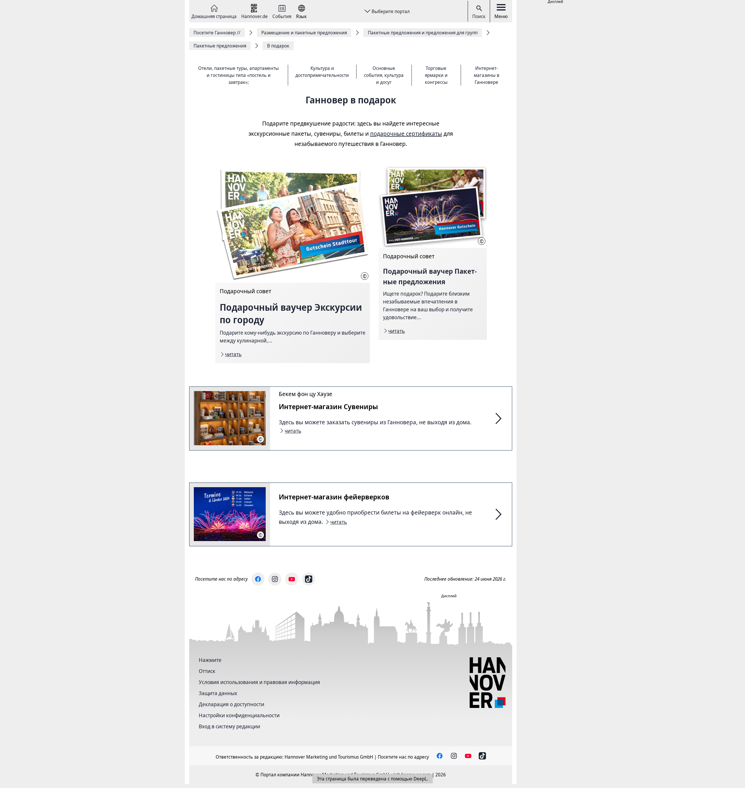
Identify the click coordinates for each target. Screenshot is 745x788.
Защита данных (218, 693)
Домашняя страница (214, 16)
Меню (501, 16)
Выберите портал (391, 11)
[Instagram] (274, 579)
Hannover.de (254, 16)
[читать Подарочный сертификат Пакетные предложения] (432, 253)
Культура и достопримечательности (322, 71)
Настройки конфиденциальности (239, 715)
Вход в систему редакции (229, 726)
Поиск (478, 16)
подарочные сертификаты (406, 133)
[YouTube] (291, 579)
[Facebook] (258, 579)
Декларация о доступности (231, 704)
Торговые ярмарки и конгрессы (436, 75)
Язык (301, 16)
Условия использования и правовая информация (259, 682)
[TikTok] (308, 579)
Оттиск (207, 671)
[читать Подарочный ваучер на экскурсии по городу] (293, 265)
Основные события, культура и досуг (384, 75)
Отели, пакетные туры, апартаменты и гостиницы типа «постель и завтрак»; (238, 75)
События (281, 16)
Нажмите (210, 659)
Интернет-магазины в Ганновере (486, 75)
